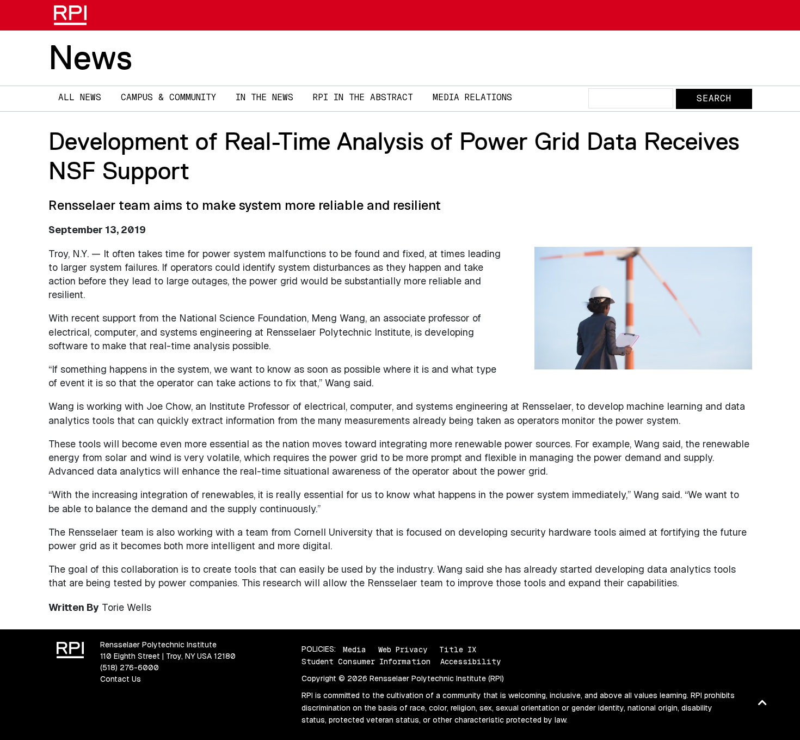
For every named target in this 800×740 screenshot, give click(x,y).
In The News (264, 97)
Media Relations (472, 97)
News (90, 57)
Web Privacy (402, 649)
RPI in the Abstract (363, 97)
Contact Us (120, 679)
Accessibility (470, 661)
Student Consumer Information (365, 661)
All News (79, 97)
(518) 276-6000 (129, 667)
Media (354, 649)
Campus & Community (168, 97)
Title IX (457, 649)
